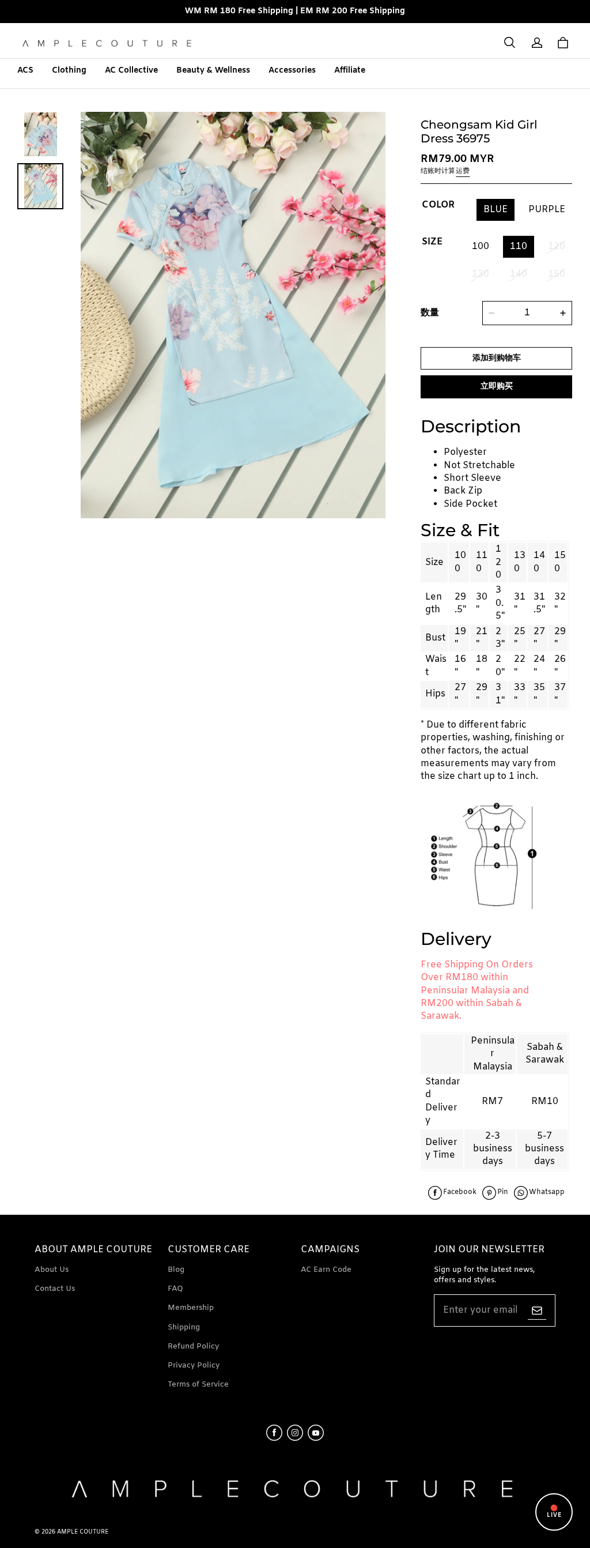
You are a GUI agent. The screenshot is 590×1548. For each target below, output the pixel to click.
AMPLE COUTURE (82, 1532)
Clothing (69, 70)
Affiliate (349, 70)
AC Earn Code (326, 1270)
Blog (176, 1270)
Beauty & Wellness (213, 70)
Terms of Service (198, 1384)
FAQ (175, 1289)
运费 (463, 171)
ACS (25, 70)
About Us (52, 1270)
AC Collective (131, 70)
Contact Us (55, 1289)
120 (556, 246)
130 (480, 274)
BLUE (495, 210)
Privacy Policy (194, 1365)
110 (518, 246)
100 (480, 246)
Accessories (292, 70)
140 (518, 274)
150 (556, 274)
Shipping (184, 1327)
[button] (509, 42)
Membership (191, 1308)
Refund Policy (193, 1346)
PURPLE (546, 210)
